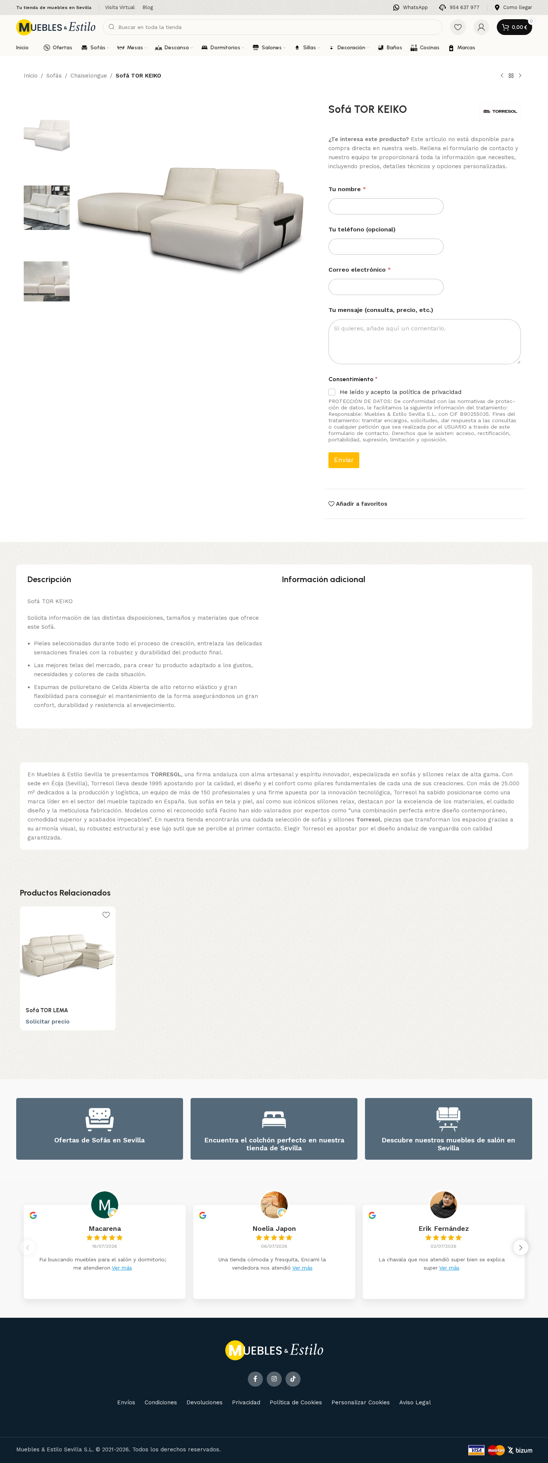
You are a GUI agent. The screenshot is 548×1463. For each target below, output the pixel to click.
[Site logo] (55, 26)
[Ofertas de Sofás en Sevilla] (99, 1120)
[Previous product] (502, 76)
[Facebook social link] (255, 1379)
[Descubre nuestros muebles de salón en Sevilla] (448, 1120)
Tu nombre (347, 189)
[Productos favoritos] (458, 27)
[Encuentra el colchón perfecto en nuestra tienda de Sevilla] (274, 1120)
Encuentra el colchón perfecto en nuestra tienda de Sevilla (274, 1144)
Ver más (122, 1268)
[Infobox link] (410, 8)
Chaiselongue (88, 75)
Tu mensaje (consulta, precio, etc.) (380, 309)
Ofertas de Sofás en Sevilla (99, 1140)
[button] (520, 1247)
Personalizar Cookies (360, 1402)
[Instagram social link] (274, 1379)
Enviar (344, 460)
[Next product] (520, 76)
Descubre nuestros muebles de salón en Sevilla (448, 1144)
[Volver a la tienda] (511, 76)
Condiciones (161, 1402)
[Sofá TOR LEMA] (68, 954)
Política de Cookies (296, 1402)
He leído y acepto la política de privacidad (401, 391)
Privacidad (246, 1402)
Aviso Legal (415, 1402)
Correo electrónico (359, 269)
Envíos (126, 1402)
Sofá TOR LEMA (47, 1010)
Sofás (54, 75)
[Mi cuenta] (481, 27)
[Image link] (274, 1349)
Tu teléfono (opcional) (361, 229)
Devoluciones (204, 1402)
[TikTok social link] (293, 1379)
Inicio (31, 75)
